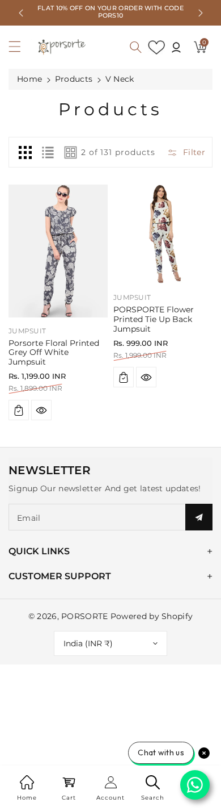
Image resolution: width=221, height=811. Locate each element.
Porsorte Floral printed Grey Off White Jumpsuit (53, 352)
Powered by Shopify (151, 616)
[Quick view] (41, 410)
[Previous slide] (20, 13)
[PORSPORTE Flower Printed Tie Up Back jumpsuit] (162, 234)
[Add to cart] (18, 410)
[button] (19, 49)
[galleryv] (71, 152)
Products (73, 79)
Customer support (59, 576)
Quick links (39, 551)
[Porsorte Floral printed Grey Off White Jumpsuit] (58, 251)
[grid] (25, 152)
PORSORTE (84, 616)
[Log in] (176, 47)
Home (29, 79)
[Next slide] (200, 13)
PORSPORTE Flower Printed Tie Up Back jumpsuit (153, 319)
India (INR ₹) (88, 643)
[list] (47, 152)
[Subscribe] (198, 517)
